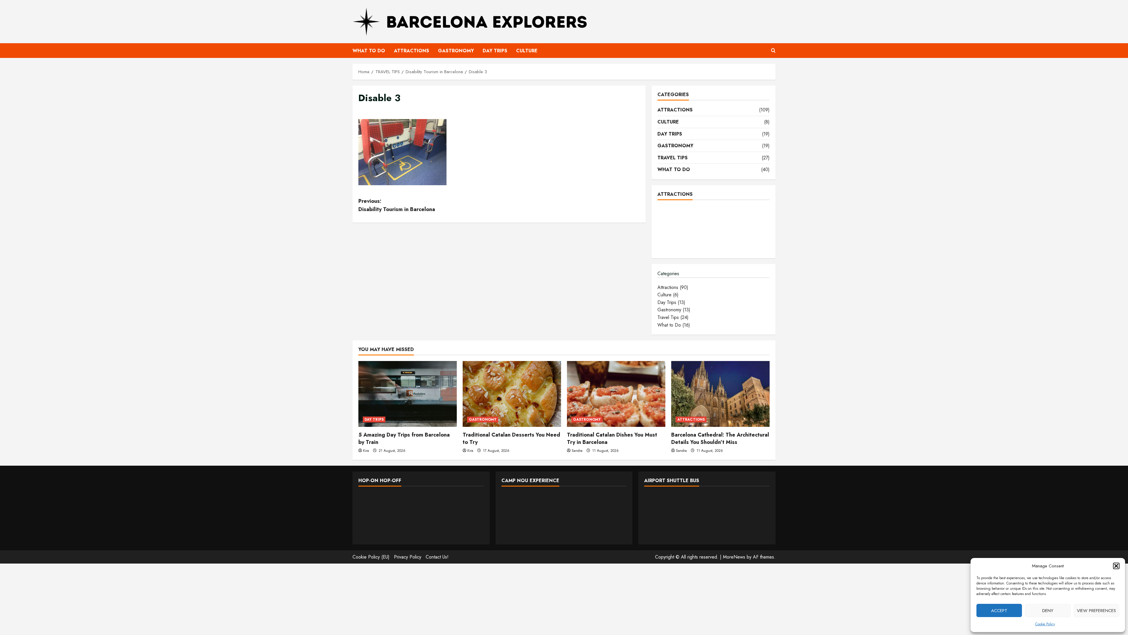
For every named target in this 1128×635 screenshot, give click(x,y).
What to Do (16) (673, 325)
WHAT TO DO (368, 50)
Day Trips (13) (671, 302)
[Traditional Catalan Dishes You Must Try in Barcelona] (616, 394)
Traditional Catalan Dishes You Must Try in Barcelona (612, 438)
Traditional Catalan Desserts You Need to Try (511, 438)
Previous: (396, 205)
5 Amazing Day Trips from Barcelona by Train (404, 438)
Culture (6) (668, 294)
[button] (1116, 566)
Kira (366, 450)
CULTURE (527, 50)
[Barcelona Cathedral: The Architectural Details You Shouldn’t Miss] (720, 394)
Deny (1047, 610)
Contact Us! (437, 557)
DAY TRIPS (495, 50)
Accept (999, 610)
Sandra (577, 450)
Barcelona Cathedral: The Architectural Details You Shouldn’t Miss (720, 438)
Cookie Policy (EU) (371, 557)
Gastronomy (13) (673, 309)
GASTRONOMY (456, 50)
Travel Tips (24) (673, 317)
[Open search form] (773, 50)
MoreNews (734, 557)
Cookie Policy (1045, 624)
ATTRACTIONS (411, 50)
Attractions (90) (672, 287)
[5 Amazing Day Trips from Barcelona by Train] (407, 394)
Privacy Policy (407, 557)
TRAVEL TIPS (672, 157)
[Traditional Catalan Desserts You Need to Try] (512, 394)
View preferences (1096, 610)
